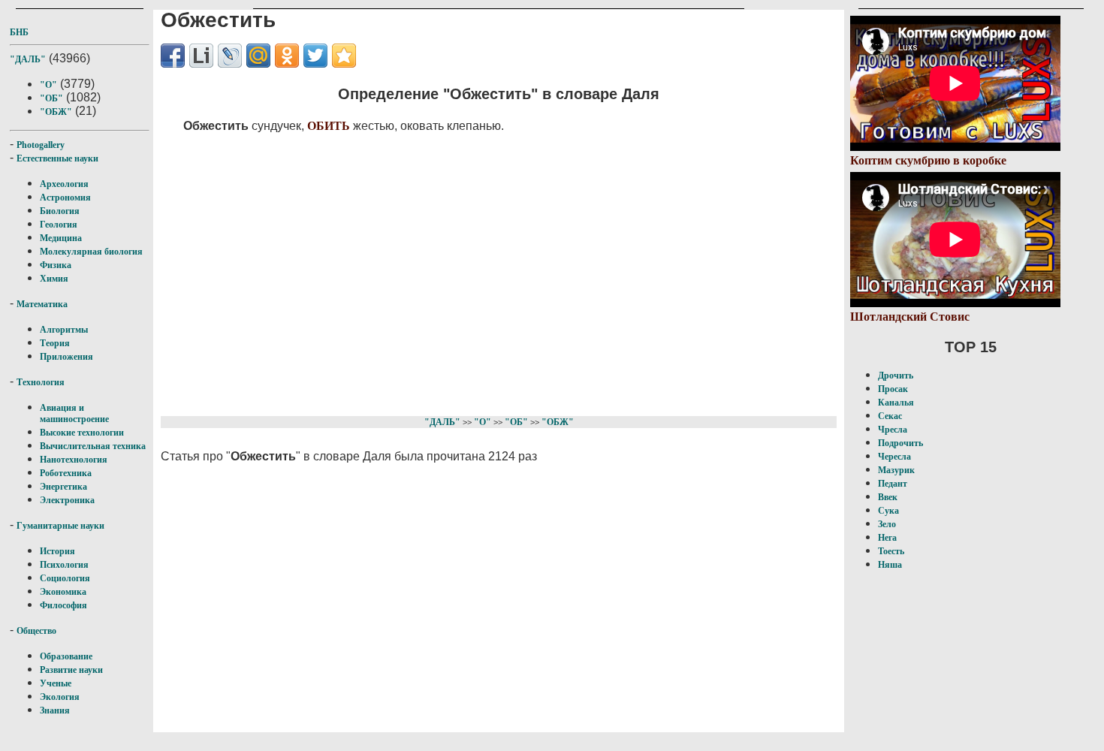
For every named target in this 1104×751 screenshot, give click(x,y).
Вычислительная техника (93, 446)
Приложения (66, 356)
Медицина (61, 238)
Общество (36, 631)
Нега (887, 537)
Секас (890, 416)
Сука (888, 510)
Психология (64, 564)
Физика (55, 265)
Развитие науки (71, 670)
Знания (55, 710)
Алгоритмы (64, 329)
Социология (65, 578)
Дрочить (895, 375)
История (57, 551)
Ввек (887, 497)
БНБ (19, 32)
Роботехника (66, 473)
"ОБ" (51, 98)
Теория (55, 343)
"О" (48, 85)
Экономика (63, 592)
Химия (54, 278)
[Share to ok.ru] (287, 56)
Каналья (896, 402)
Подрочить (900, 443)
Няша (890, 564)
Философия (63, 605)
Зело (887, 524)
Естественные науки (57, 158)
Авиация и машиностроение (74, 413)
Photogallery (41, 145)
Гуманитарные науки (60, 525)
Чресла (892, 429)
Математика (42, 304)
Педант (892, 483)
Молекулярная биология (91, 251)
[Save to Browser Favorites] (344, 56)
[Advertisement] (469, 272)
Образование (66, 656)
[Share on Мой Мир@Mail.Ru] (258, 56)
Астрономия (65, 197)
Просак (893, 389)
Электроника (67, 500)
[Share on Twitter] (315, 56)
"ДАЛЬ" (28, 59)
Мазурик (896, 470)
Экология (60, 697)
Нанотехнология (73, 459)
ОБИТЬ (328, 125)
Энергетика (63, 486)
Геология (58, 224)
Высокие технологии (82, 432)
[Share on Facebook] (173, 56)
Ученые (55, 683)
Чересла (894, 456)
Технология (41, 382)
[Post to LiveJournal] (230, 56)
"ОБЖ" (56, 112)
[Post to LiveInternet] (201, 56)
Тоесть (891, 551)
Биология (60, 211)
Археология (64, 184)
